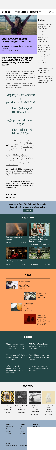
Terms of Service (11, 445)
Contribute (9, 433)
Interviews (10, 242)
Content (22, 424)
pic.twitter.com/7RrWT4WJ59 (20, 102)
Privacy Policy (23, 445)
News (4, 51)
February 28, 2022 (20, 112)
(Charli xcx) (13, 50)
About (8, 424)
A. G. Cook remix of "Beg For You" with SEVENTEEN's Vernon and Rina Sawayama (20, 74)
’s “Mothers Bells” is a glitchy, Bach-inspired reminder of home (16, 357)
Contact (8, 431)
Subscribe (28, 210)
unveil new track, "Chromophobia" (45, 71)
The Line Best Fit (28, 12)
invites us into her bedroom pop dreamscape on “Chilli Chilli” (38, 368)
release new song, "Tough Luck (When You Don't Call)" (44, 48)
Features (22, 429)
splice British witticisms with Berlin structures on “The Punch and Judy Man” (15, 369)
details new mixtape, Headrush (44, 33)
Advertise (9, 429)
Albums (22, 433)
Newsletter (9, 427)
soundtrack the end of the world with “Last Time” (38, 346)
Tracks (22, 431)
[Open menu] (53, 12)
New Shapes (27, 147)
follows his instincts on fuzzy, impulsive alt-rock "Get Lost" (39, 357)
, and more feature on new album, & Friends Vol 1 (45, 60)
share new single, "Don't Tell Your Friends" (45, 26)
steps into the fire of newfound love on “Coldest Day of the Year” (15, 346)
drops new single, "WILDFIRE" (44, 40)
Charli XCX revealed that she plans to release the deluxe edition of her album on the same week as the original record (19, 172)
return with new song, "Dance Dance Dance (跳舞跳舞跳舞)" (45, 79)
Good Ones (26, 151)
